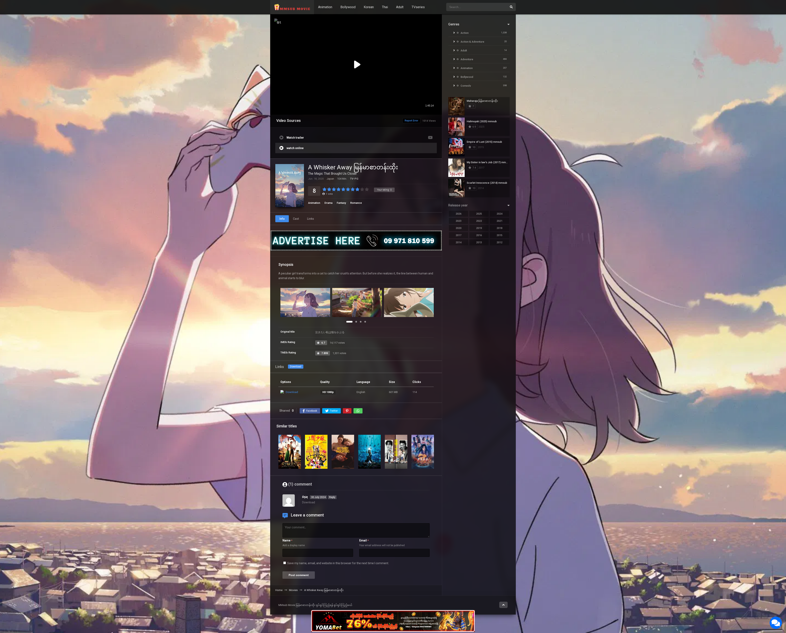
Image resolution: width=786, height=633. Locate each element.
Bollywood (348, 7)
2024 (499, 213)
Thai (385, 7)
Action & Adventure (472, 41)
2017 (458, 235)
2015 (499, 235)
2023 (458, 220)
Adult (399, 7)
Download (295, 366)
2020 (458, 228)
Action (465, 32)
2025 (479, 213)
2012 (499, 242)
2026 (458, 213)
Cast (296, 218)
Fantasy (341, 203)
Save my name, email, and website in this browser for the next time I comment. (338, 563)
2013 (479, 242)
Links (310, 218)
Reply (332, 497)
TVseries (418, 7)
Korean (369, 7)
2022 (479, 220)
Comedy (466, 85)
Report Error (411, 120)
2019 (479, 228)
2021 (499, 220)
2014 (458, 242)
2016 (479, 235)
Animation (325, 7)
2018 (499, 228)
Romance (356, 203)
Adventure (467, 59)
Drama (328, 203)
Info (282, 218)
